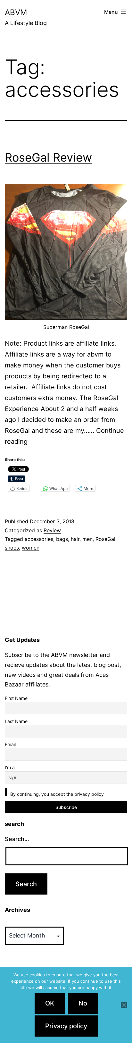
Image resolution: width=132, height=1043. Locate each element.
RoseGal (105, 539)
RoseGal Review (48, 157)
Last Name (16, 721)
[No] (124, 1005)
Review (52, 530)
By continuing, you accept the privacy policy (57, 794)
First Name (16, 698)
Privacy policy (66, 1026)
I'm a (10, 767)
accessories (39, 539)
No (82, 1003)
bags (62, 539)
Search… (17, 839)
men (87, 539)
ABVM (16, 12)
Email (10, 744)
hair (75, 539)
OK (49, 1003)
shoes (12, 547)
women (30, 547)
